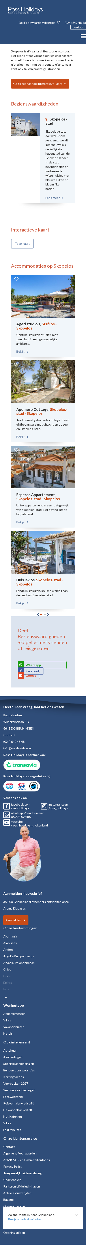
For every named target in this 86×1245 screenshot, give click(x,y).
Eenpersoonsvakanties (19, 1070)
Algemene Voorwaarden (20, 1153)
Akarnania (10, 936)
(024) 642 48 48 (75, 22)
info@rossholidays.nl (17, 748)
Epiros (7, 982)
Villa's (7, 1020)
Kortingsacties (13, 1077)
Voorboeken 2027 (15, 1083)
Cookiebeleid (12, 1180)
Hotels (8, 1033)
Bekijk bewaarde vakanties (37, 22)
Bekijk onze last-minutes (25, 1219)
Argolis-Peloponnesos (18, 956)
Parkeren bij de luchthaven (21, 1186)
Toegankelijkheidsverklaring (22, 1173)
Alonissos (10, 943)
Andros (8, 949)
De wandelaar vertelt (17, 1110)
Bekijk (20, 351)
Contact (9, 1147)
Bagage (8, 1199)
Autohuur (10, 1050)
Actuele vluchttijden (17, 1193)
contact (78, 27)
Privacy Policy (12, 1166)
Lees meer (52, 198)
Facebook (33, 671)
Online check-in (14, 1206)
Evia (6, 989)
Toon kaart (22, 243)
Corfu (7, 976)
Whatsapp (33, 665)
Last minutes (12, 1130)
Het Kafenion (12, 1116)
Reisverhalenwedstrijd (18, 1103)
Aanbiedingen (12, 1057)
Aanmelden (13, 920)
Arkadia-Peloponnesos (19, 963)
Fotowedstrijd (13, 1097)
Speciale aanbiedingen (18, 1063)
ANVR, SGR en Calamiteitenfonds (26, 1160)
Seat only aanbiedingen (19, 1090)
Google (31, 675)
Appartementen (14, 1013)
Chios (7, 969)
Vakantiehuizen (13, 1027)
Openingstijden (14, 1232)
